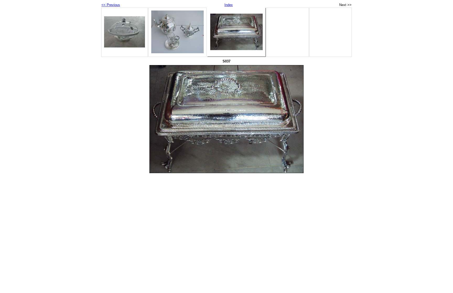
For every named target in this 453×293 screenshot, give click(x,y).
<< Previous (110, 5)
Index (228, 5)
